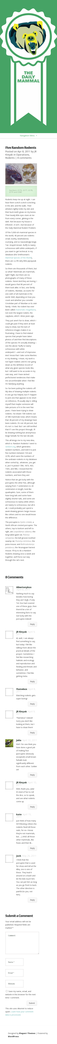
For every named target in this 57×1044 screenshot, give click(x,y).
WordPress (13, 1036)
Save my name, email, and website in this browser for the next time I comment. (20, 994)
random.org (10, 446)
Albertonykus (23, 587)
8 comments (24, 157)
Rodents (10, 157)
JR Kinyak (21, 631)
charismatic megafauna (26, 309)
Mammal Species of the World (18, 257)
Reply (32, 624)
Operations (22, 154)
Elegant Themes (27, 1033)
